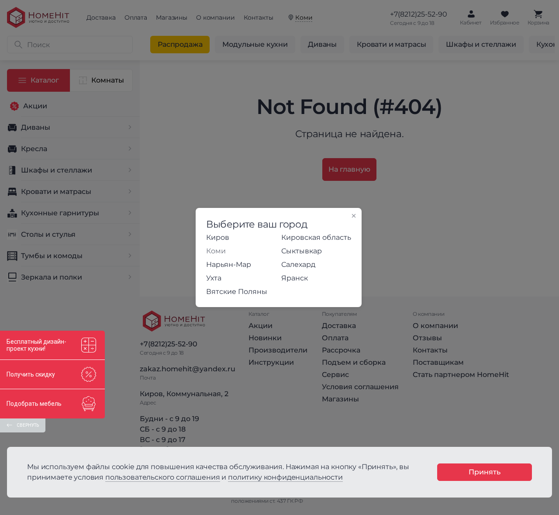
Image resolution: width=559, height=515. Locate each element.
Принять (484, 472)
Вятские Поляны (236, 291)
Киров (217, 237)
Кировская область (316, 237)
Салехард (298, 264)
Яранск (294, 278)
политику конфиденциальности (285, 477)
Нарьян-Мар (228, 264)
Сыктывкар (301, 251)
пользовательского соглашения (162, 477)
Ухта (213, 278)
